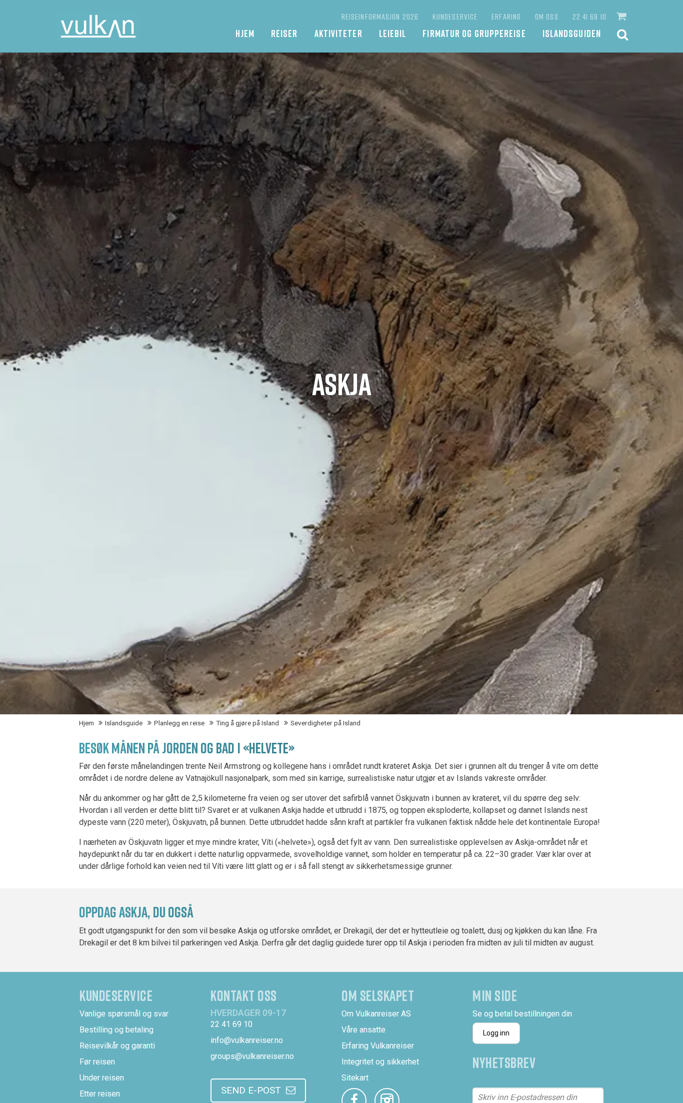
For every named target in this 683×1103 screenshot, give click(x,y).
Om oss (546, 17)
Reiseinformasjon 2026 (380, 17)
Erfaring (506, 17)
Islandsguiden (571, 33)
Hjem (245, 33)
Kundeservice (455, 17)
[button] (623, 16)
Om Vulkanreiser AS (376, 1013)
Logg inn (496, 1033)
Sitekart (355, 1077)
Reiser (284, 33)
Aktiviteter (338, 33)
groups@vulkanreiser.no (252, 1056)
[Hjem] (98, 26)
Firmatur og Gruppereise (474, 33)
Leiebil (392, 33)
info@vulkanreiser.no (246, 1040)
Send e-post (251, 1090)
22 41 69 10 (589, 17)
